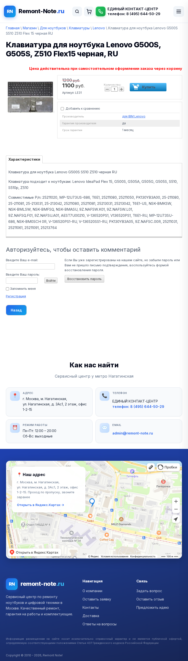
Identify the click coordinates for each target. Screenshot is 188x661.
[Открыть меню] (178, 11)
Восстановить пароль (84, 279)
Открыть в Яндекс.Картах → (40, 505)
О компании (92, 591)
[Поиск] (77, 11)
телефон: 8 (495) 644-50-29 (133, 13)
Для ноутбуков (53, 28)
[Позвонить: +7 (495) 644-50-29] (101, 11)
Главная (13, 28)
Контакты (90, 607)
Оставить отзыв (150, 599)
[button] (94, 509)
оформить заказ (89, 11)
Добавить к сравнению (82, 108)
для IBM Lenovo (133, 116)
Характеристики (24, 159)
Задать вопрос (149, 591)
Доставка (90, 616)
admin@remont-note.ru (132, 433)
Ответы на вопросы (99, 624)
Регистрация (16, 296)
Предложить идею (152, 607)
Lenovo (99, 28)
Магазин (30, 28)
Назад (16, 310)
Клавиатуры (79, 28)
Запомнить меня (22, 288)
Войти (51, 280)
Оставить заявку (96, 599)
